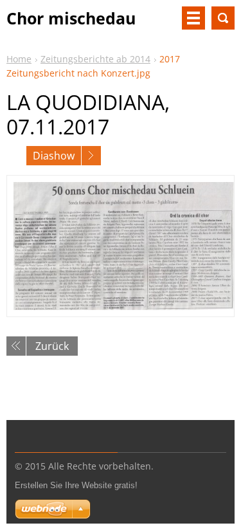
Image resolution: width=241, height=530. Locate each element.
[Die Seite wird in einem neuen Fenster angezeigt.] (120, 246)
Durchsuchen (223, 18)
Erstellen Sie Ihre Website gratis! (76, 485)
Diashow (54, 156)
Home (18, 59)
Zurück (52, 346)
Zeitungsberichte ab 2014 (95, 59)
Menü (193, 18)
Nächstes (91, 155)
